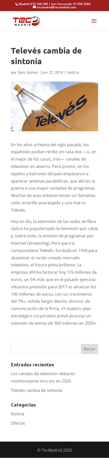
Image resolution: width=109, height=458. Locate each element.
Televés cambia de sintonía (36, 390)
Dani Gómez (28, 72)
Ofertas (18, 423)
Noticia (73, 72)
